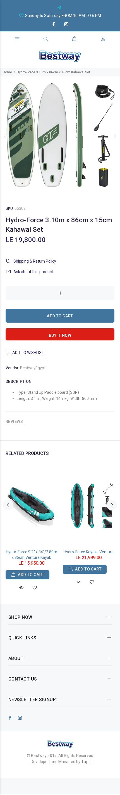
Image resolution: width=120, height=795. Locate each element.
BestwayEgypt (32, 368)
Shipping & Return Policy (34, 261)
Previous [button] (5, 136)
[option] (60, 136)
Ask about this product (33, 272)
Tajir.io (87, 761)
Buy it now (60, 335)
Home (7, 72)
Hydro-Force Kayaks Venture (89, 552)
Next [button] (114, 136)
